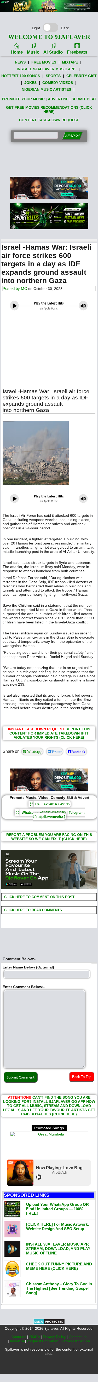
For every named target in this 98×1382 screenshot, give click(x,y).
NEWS (20, 62)
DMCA (35, 1337)
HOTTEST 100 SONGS (20, 76)
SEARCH (72, 136)
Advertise (17, 1341)
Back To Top (81, 1077)
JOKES (30, 83)
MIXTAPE (70, 62)
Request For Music (43, 1341)
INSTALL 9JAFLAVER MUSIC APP (46, 69)
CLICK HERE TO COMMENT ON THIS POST (38, 897)
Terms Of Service (76, 1341)
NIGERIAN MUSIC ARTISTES (46, 89)
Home (17, 52)
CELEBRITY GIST (81, 76)
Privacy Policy (55, 1337)
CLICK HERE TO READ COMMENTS (32, 910)
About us (19, 1337)
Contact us (78, 1337)
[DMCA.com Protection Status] (49, 1323)
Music (33, 52)
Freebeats (77, 52)
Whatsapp (34, 751)
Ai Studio (53, 52)
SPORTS (53, 76)
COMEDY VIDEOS (57, 83)
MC (24, 288)
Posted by (12, 288)
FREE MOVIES (43, 62)
